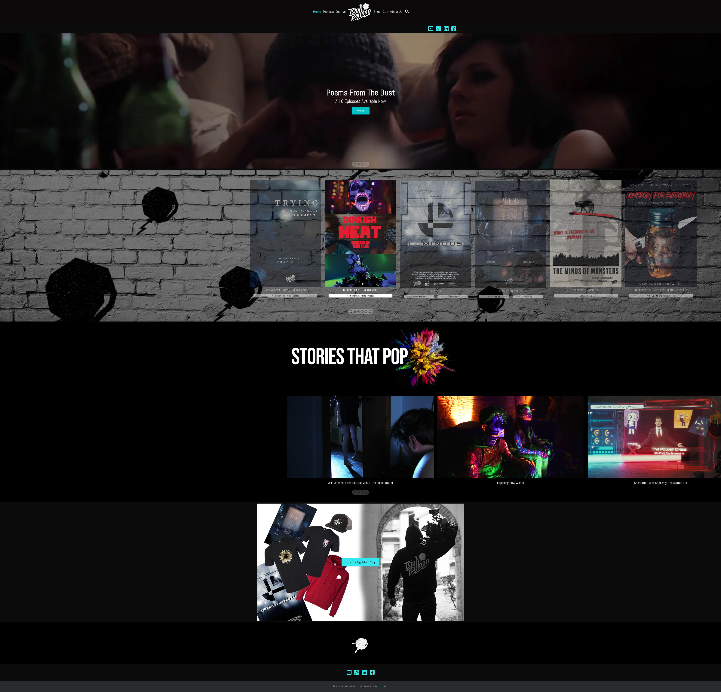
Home (317, 11)
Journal (341, 11)
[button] (361, 111)
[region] (360, 101)
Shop (377, 11)
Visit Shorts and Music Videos (360, 295)
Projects (328, 11)
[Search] (406, 11)
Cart (385, 11)
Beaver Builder (381, 686)
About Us (396, 11)
